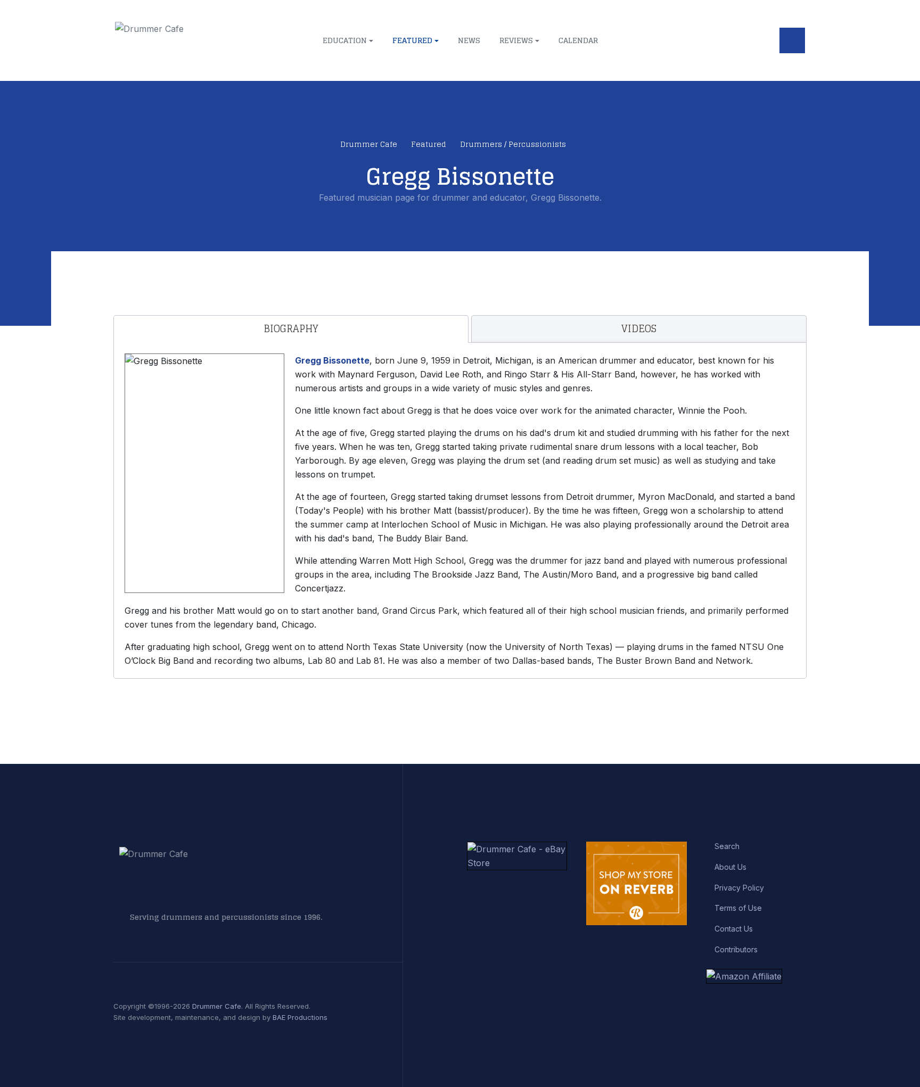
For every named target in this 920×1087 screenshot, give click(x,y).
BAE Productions (300, 1017)
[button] (348, 40)
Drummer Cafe (216, 1006)
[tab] (291, 329)
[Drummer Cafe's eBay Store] (517, 855)
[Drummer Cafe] (194, 40)
